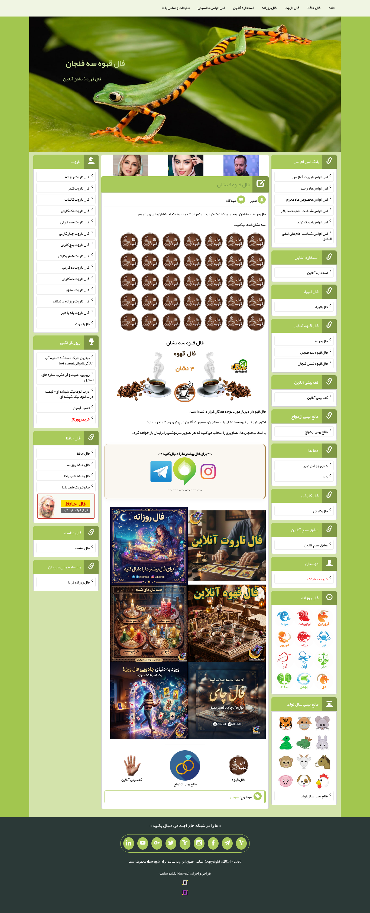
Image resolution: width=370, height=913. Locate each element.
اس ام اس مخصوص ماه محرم (307, 199)
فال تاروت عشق (78, 290)
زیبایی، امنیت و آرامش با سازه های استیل (67, 377)
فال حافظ (313, 7)
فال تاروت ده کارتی (76, 278)
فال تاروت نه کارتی (76, 267)
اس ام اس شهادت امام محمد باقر (304, 210)
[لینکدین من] (128, 843)
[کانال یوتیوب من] (142, 843)
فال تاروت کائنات (77, 199)
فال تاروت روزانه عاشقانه (71, 301)
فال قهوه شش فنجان (313, 363)
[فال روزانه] (149, 547)
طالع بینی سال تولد (314, 796)
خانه (332, 7)
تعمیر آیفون (81, 408)
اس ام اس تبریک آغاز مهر (310, 177)
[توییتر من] (170, 843)
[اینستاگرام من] (199, 843)
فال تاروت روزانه (77, 177)
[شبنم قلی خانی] (130, 166)
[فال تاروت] (227, 547)
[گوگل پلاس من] (156, 843)
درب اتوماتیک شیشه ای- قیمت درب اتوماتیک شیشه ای (69, 393)
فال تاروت (292, 7)
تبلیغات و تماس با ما (176, 7)
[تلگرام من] (227, 843)
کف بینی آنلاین (317, 397)
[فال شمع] (149, 624)
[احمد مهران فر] (241, 166)
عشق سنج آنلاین (316, 545)
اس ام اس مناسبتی (211, 7)
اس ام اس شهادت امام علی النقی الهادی (307, 235)
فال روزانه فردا (79, 582)
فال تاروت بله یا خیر (75, 312)
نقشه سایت (168, 873)
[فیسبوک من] (213, 843)
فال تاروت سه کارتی (75, 222)
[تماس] (185, 843)
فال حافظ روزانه (78, 464)
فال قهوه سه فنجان (95, 63)
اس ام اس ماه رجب (314, 188)
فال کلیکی (320, 511)
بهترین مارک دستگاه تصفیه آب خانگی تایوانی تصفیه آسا (69, 360)
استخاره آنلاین (243, 7)
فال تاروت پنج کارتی (75, 244)
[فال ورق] (149, 702)
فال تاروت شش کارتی (74, 256)
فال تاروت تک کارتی (75, 210)
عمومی (235, 797)
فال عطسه (82, 548)
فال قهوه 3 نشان (233, 184)
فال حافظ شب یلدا (77, 476)
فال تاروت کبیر (79, 188)
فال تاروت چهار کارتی (74, 233)
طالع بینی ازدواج (316, 431)
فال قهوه (321, 341)
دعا (325, 477)
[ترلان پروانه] (185, 166)
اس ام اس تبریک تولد (312, 222)
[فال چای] (227, 702)
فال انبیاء (321, 307)
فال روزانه (269, 7)
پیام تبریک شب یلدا (76, 487)
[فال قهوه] (227, 624)
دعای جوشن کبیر (315, 465)
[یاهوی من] (241, 843)
